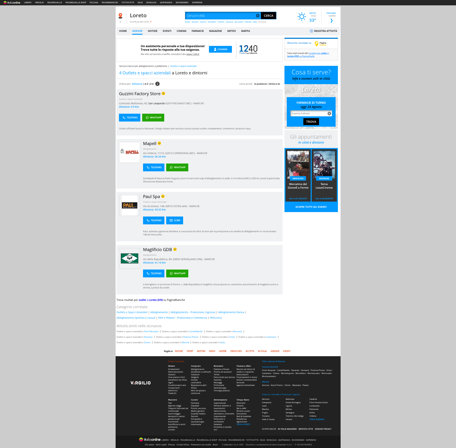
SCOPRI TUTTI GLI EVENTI (311, 207)
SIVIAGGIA (151, 2)
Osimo (147, 342)
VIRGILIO (39, 2)
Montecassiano (269, 376)
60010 (169, 206)
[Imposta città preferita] (121, 16)
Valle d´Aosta (268, 419)
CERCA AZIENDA (316, 419)
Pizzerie (240, 405)
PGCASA (94, 2)
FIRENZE (248, 22)
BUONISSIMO (182, 2)
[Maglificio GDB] (129, 258)
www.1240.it (192, 54)
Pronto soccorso (198, 408)
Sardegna (290, 412)
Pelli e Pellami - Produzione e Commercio (182, 317)
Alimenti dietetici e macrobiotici (222, 407)
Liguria (289, 405)
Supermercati (220, 403)
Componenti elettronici (174, 389)
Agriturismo (242, 421)
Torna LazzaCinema (324, 185)
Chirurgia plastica (222, 390)
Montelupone (287, 373)
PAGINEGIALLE (54, 2)
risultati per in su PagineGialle (308, 55)
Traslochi (172, 393)
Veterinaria (196, 424)
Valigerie (195, 377)
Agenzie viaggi (174, 405)
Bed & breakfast (244, 416)
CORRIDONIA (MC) (184, 153)
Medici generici (198, 411)
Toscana (266, 416)
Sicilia (312, 412)
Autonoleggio (174, 413)
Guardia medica (198, 413)
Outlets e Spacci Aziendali (130, 99)
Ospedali (195, 405)
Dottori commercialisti (247, 379)
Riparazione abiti (198, 385)
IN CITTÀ (250, 351)
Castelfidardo (196, 331)
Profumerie (219, 385)
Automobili (173, 421)
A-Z (146, 83)
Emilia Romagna (293, 402)
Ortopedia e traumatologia (197, 420)
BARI (255, 22)
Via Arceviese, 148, (154, 206)
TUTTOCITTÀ (127, 2)
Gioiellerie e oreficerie (201, 371)
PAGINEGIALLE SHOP (76, 2)
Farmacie (195, 403)
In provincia (260, 83)
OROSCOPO (236, 351)
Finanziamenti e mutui (247, 377)
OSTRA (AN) (180, 206)
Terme (216, 374)
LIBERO (28, 2)
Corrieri (171, 429)
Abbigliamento (150, 148)
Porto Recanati (151, 331)
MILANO (195, 22)
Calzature (195, 374)
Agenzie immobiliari (246, 385)
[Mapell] (129, 152)
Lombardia (314, 405)
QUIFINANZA (166, 2)
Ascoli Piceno (277, 385)
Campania (266, 402)
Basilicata (290, 399)
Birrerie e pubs (243, 411)
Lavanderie (196, 382)
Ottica (193, 387)
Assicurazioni (242, 374)
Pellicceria (216, 317)
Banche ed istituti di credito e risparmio (246, 370)
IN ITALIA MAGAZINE (287, 429)
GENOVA (229, 22)
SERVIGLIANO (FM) (192, 259)
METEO (231, 31)
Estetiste (217, 379)
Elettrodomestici (175, 371)
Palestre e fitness (221, 369)
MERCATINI (298, 178)
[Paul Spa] (129, 205)
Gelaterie (218, 424)
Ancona (265, 385)
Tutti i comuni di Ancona (273, 361)
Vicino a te (274, 83)
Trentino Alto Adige (295, 416)
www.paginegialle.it (323, 43)
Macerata (296, 385)
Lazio (264, 405)
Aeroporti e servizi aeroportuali (176, 417)
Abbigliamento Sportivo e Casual (135, 317)
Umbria (312, 416)
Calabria (313, 399)
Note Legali (161, 445)
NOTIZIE (152, 31)
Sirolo (232, 336)
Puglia (265, 412)
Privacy (171, 445)
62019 (169, 103)
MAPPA (245, 31)
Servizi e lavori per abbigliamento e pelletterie (143, 66)
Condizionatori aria (177, 385)
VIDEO (212, 351)
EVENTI (167, 31)
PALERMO (212, 22)
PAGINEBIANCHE (110, 2)
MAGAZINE (215, 31)
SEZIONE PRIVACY (323, 429)
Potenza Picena (190, 336)
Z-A (152, 83)
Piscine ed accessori (223, 371)
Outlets (194, 379)
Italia (222, 342)
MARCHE (199, 103)
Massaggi (218, 382)
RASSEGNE (324, 178)
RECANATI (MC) (182, 103)
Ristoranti (241, 403)
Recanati (237, 331)
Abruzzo (266, 399)
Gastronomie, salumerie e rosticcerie (224, 412)
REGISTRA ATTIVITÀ (325, 31)
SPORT (190, 351)
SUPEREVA (197, 2)
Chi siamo (149, 445)
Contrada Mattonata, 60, (133, 103)
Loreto (138, 15)
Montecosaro (314, 373)
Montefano (301, 373)
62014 (168, 153)
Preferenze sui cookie (201, 445)
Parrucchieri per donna (224, 377)
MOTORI (201, 351)
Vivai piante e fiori (176, 377)
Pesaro (305, 385)
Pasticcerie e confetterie (219, 420)
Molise (289, 409)
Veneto (289, 419)
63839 (176, 259)
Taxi (170, 403)
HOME (123, 31)
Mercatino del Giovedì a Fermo (298, 185)
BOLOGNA (239, 22)
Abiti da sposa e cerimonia (198, 391)
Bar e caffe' (241, 408)
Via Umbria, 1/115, (154, 153)
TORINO (220, 22)
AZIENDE (137, 31)
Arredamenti (174, 369)
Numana (148, 336)
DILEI (140, 2)
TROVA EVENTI (243, 424)
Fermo (288, 385)
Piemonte (313, 409)
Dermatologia (220, 387)
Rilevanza (137, 83)
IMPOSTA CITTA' (306, 429)
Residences (242, 419)
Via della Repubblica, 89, (158, 259)
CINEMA (181, 31)
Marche (185, 342)
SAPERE (223, 351)
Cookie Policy (183, 445)
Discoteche (242, 413)
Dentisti (194, 416)
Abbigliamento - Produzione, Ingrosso (193, 312)
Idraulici (171, 374)
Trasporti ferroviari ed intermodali (178, 409)
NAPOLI (203, 22)
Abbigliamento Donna (231, 312)
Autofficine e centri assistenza (176, 425)
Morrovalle (326, 373)
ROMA (187, 22)
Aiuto (215, 445)
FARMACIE (198, 31)
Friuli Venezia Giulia (318, 402)
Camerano (271, 336)
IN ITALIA (262, 22)
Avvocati (240, 382)
